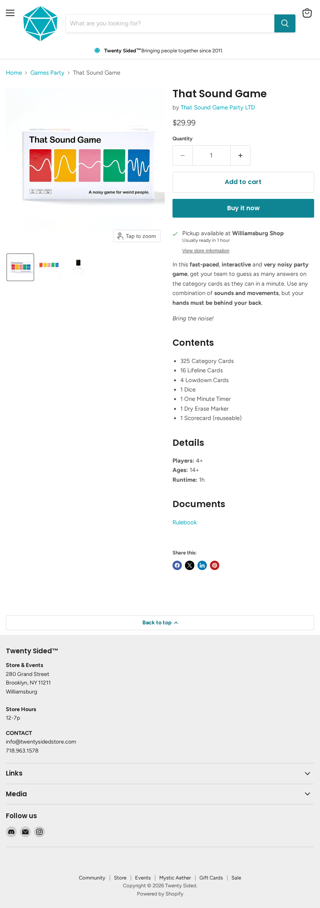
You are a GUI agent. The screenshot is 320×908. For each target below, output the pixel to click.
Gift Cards (211, 878)
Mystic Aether (175, 878)
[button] (20, 267)
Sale (236, 878)
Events (143, 878)
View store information (205, 251)
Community (92, 878)
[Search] (284, 23)
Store (120, 878)
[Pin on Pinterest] (214, 565)
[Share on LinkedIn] (202, 565)
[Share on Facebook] (177, 565)
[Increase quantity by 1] (241, 155)
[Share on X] (189, 565)
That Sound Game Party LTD (218, 107)
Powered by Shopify (160, 894)
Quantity (182, 138)
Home (14, 73)
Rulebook (184, 522)
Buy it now (243, 208)
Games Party (47, 73)
